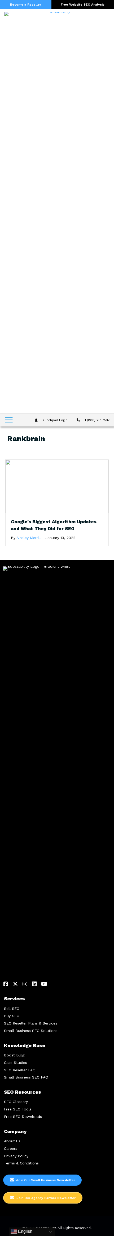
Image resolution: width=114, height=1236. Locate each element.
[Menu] (9, 420)
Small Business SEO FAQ (26, 1077)
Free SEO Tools (18, 1109)
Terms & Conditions (21, 1163)
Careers (10, 1148)
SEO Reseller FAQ (20, 1070)
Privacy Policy (16, 1156)
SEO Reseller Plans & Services (30, 1023)
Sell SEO (11, 1008)
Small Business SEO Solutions (31, 1030)
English (24, 1231)
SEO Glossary (16, 1102)
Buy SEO (11, 1016)
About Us (12, 1141)
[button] (5, 984)
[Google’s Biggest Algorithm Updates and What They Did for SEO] (57, 486)
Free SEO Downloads (23, 1116)
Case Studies (15, 1062)
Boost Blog (14, 1055)
